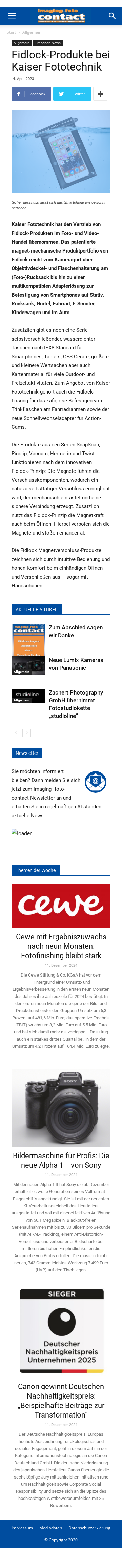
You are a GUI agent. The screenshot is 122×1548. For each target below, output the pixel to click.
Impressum (22, 1528)
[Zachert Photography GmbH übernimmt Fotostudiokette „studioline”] (28, 696)
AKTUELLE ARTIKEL (37, 609)
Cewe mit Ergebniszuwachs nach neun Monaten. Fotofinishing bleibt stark (61, 946)
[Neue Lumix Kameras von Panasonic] (28, 665)
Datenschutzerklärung (89, 1528)
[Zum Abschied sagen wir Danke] (28, 646)
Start (11, 32)
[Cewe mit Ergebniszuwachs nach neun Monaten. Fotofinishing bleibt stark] (61, 906)
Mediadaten (50, 1528)
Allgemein (31, 32)
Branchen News (48, 42)
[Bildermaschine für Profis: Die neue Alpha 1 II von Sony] (61, 1104)
